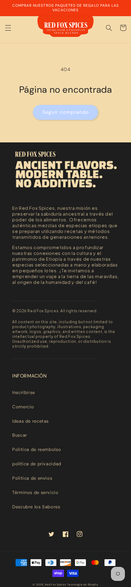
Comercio (23, 407)
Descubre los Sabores (36, 507)
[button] (8, 28)
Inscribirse (23, 392)
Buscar (19, 435)
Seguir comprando (65, 112)
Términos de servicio (35, 492)
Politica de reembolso (36, 449)
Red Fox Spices (55, 584)
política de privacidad (36, 464)
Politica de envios (32, 478)
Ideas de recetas (30, 421)
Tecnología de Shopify (82, 584)
